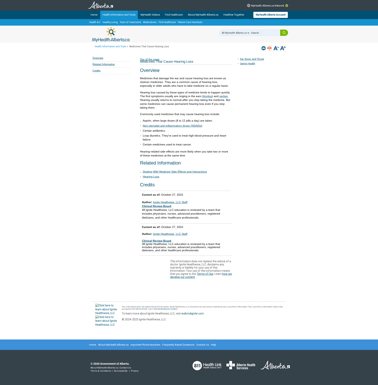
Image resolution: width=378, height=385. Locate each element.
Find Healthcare (174, 14)
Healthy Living (110, 22)
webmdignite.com (192, 313)
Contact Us (202, 344)
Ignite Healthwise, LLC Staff (170, 233)
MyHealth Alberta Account (270, 14)
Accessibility (120, 371)
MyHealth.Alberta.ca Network (267, 5)
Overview (98, 58)
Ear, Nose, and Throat (252, 59)
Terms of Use (205, 273)
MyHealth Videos (150, 14)
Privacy (134, 371)
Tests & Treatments (130, 22)
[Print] (269, 48)
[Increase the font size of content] (283, 48)
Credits (97, 70)
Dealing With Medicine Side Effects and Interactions (175, 171)
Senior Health (247, 63)
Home (94, 14)
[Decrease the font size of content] (276, 48)
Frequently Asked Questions (178, 344)
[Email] (263, 48)
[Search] (284, 33)
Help (213, 344)
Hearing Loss (151, 176)
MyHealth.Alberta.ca (110, 34)
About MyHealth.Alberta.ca (203, 14)
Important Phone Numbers (145, 344)
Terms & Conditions (101, 371)
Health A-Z (95, 22)
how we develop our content (165, 309)
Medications (150, 22)
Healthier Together (233, 14)
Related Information (104, 64)
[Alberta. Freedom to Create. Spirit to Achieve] (273, 367)
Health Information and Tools (119, 14)
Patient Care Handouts (190, 22)
